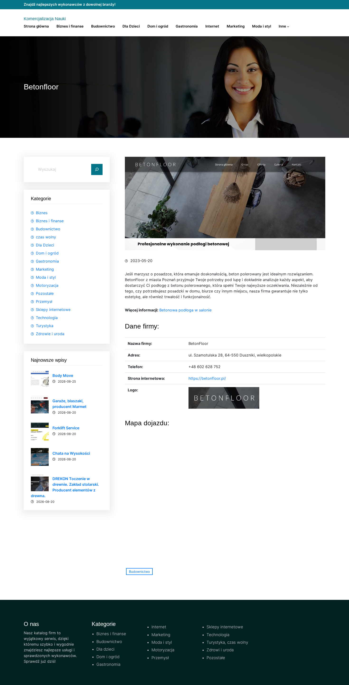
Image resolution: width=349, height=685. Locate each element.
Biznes (41, 212)
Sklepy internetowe (53, 309)
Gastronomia (47, 261)
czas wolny (46, 237)
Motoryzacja (47, 285)
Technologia (47, 317)
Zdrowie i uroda (50, 333)
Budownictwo (48, 229)
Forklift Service (65, 428)
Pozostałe (45, 293)
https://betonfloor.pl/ (207, 378)
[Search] (97, 169)
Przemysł (44, 301)
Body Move (62, 375)
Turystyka (44, 325)
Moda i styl (46, 277)
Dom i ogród (47, 253)
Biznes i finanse (50, 220)
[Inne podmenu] (288, 26)
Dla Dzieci (45, 245)
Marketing (45, 269)
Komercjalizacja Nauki (45, 18)
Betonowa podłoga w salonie (185, 310)
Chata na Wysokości (71, 453)
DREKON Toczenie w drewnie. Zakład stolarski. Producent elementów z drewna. (65, 487)
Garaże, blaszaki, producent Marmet (69, 403)
